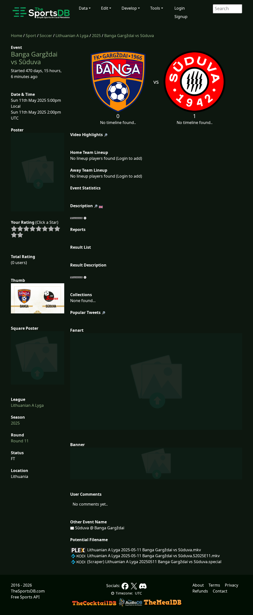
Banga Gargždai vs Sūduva (129, 35)
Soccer (46, 35)
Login (179, 8)
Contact (220, 591)
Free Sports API (25, 597)
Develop (129, 8)
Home (16, 35)
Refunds (200, 591)
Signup (181, 16)
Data (83, 8)
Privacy (231, 585)
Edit (104, 8)
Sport (31, 35)
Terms (214, 585)
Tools (155, 8)
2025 (96, 35)
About (198, 585)
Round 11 (20, 441)
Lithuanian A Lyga (72, 35)
